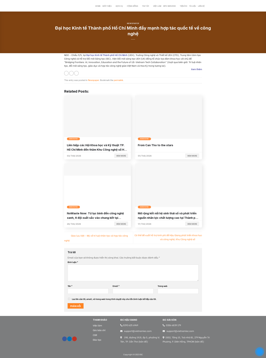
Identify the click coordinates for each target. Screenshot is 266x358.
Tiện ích (183, 6)
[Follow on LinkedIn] (69, 338)
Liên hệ (201, 6)
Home (97, 6)
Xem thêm (196, 69)
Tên (70, 285)
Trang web (162, 285)
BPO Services (169, 6)
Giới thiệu (107, 6)
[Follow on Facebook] (64, 338)
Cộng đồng (132, 6)
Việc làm (157, 6)
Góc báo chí (99, 330)
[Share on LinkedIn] (76, 73)
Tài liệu (192, 6)
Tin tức (145, 6)
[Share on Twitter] (71, 73)
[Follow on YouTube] (74, 338)
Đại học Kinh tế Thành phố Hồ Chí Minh (106, 54)
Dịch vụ (119, 6)
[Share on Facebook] (66, 73)
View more (121, 155)
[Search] (92, 5)
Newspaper (133, 23)
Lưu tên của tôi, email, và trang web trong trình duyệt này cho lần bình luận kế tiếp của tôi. (114, 298)
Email (116, 285)
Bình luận (73, 262)
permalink (118, 80)
